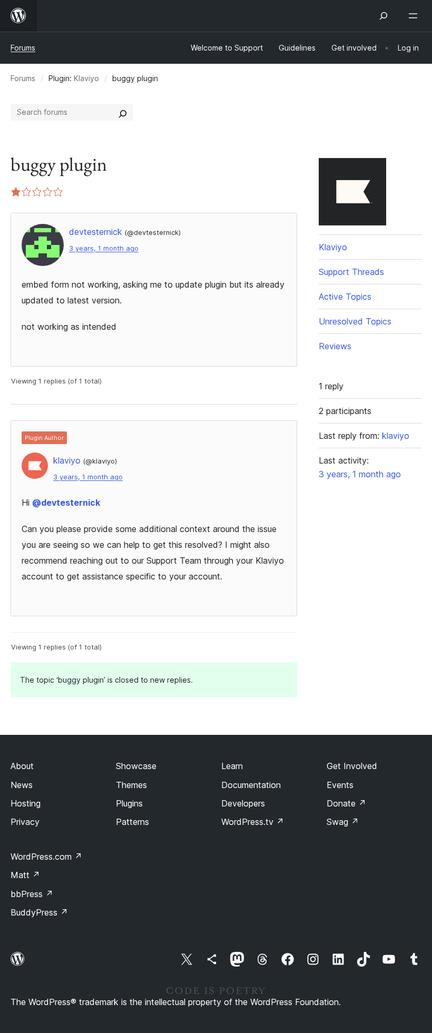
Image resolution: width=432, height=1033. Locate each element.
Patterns (132, 821)
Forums (23, 47)
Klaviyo (86, 78)
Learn (232, 766)
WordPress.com (46, 856)
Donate (346, 803)
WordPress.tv (252, 821)
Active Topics (345, 296)
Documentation (251, 785)
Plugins (129, 803)
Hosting (26, 803)
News (22, 785)
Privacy (25, 821)
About (22, 766)
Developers (243, 803)
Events (340, 785)
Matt (25, 875)
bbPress (32, 894)
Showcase (136, 766)
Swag (343, 821)
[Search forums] (123, 112)
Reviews (335, 346)
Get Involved (352, 766)
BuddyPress (39, 912)
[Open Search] (383, 16)
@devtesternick (66, 502)
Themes (131, 785)
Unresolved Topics (355, 321)
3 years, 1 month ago (104, 248)
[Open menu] (415, 16)
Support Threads (351, 272)
